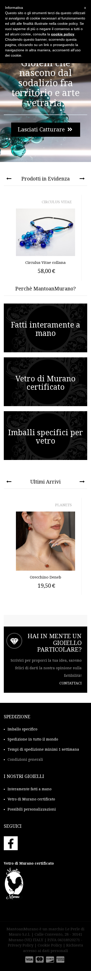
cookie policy (62, 34)
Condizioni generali (25, 759)
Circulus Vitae (57, 202)
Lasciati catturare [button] (42, 129)
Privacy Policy (20, 945)
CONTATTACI (70, 683)
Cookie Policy (50, 945)
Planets (63, 505)
